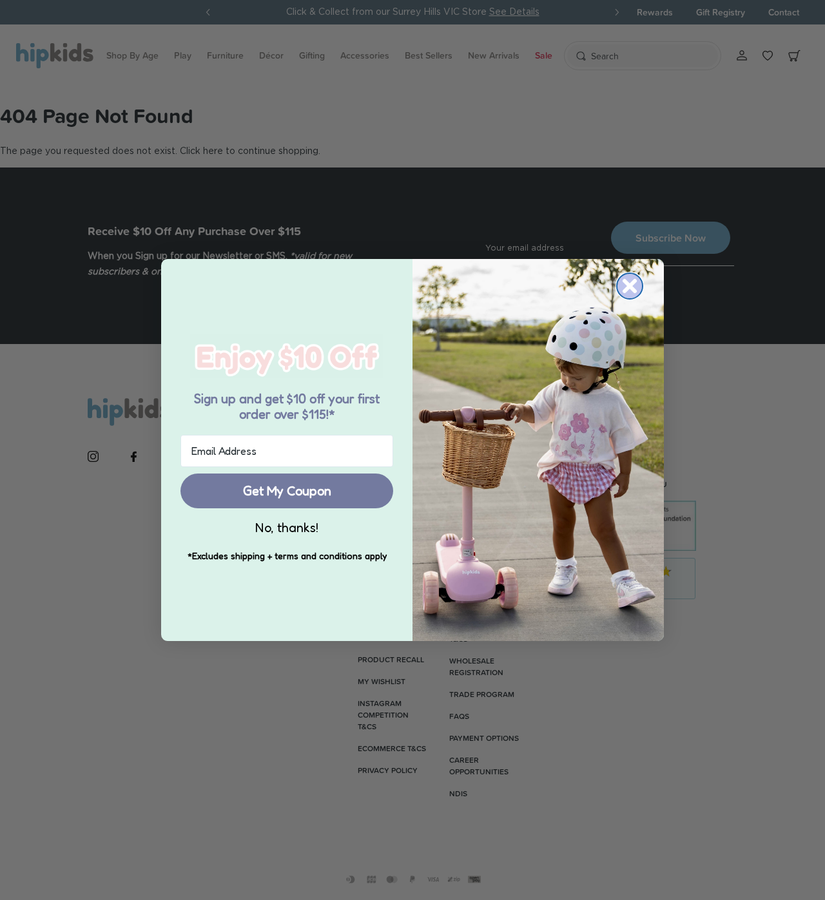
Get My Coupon (287, 491)
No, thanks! (286, 527)
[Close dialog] (630, 286)
